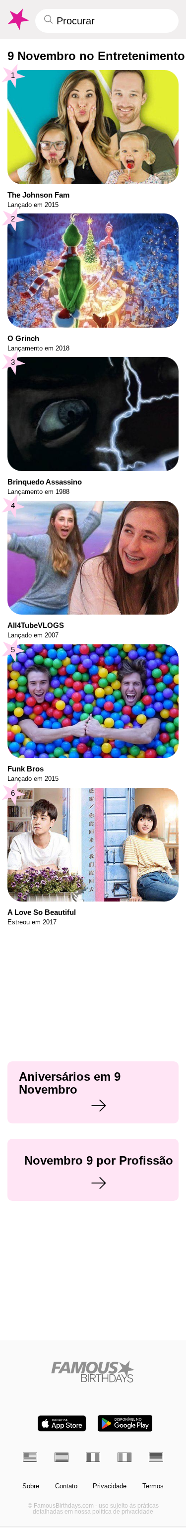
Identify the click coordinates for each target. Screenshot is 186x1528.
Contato (66, 1486)
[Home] (93, 1371)
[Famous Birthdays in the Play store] (125, 1423)
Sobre (30, 1486)
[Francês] (93, 1457)
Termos (153, 1486)
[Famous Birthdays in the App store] (62, 1423)
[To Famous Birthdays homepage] (17, 19)
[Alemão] (156, 1457)
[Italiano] (125, 1457)
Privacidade (109, 1486)
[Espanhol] (62, 1457)
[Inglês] (30, 1457)
